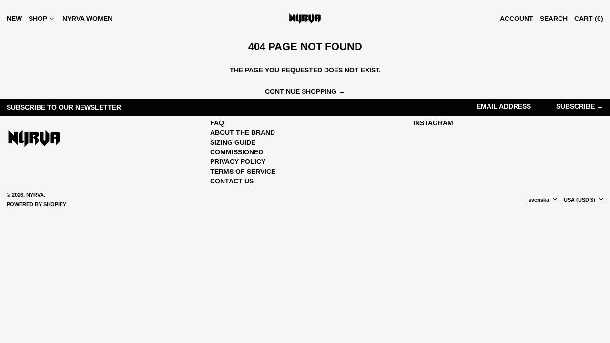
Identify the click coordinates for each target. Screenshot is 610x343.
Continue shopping (300, 91)
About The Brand (242, 132)
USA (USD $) (580, 199)
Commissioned (236, 152)
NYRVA (35, 195)
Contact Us (232, 181)
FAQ (217, 123)
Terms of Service (242, 171)
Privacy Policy (237, 161)
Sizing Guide (232, 142)
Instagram (433, 123)
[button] (554, 18)
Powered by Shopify (36, 204)
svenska (539, 199)
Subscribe (575, 106)
